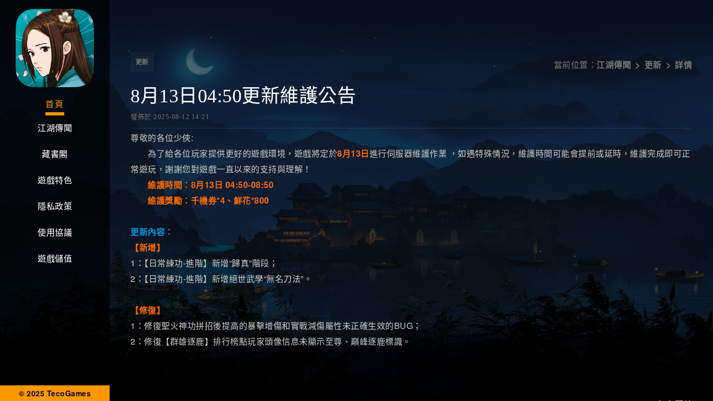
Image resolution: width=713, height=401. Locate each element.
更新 (142, 62)
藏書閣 (55, 154)
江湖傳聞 (55, 128)
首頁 (54, 104)
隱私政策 (55, 206)
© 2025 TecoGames (55, 393)
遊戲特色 (55, 180)
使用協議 (55, 232)
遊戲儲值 (55, 258)
